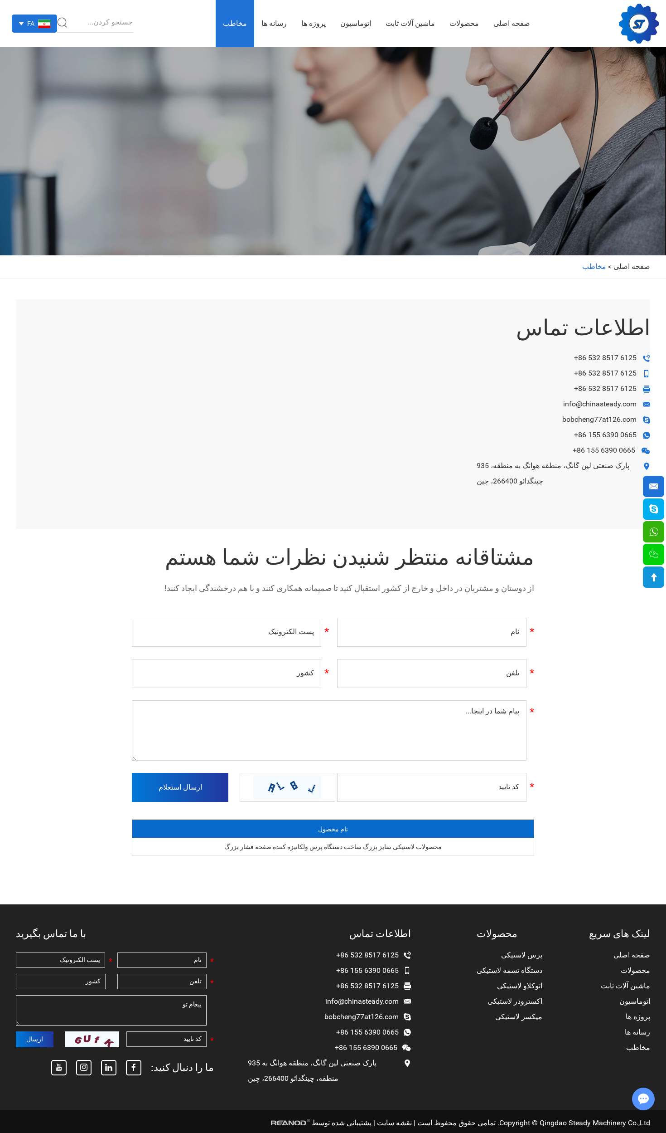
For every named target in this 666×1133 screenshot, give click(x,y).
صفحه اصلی (511, 23)
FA (30, 23)
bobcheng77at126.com (599, 419)
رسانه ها (274, 23)
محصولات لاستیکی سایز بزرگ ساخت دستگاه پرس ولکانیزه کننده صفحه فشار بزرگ (333, 846)
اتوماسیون (355, 23)
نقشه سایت (394, 1122)
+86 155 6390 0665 (605, 434)
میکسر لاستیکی (518, 1016)
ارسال (34, 1039)
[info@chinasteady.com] (653, 486)
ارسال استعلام (180, 787)
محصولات (464, 23)
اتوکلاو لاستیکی (519, 986)
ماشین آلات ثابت (410, 23)
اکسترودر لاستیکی (514, 1001)
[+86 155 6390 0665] (653, 531)
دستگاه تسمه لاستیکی (509, 970)
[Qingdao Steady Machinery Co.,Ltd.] (639, 24)
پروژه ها (313, 23)
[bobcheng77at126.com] (653, 509)
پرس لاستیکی (521, 955)
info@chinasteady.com (600, 404)
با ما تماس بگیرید (51, 933)
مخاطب (235, 23)
